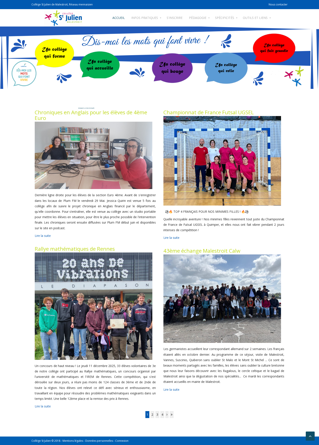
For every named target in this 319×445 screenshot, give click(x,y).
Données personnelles (99, 441)
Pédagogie (197, 18)
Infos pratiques (144, 18)
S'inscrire (175, 18)
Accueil (118, 18)
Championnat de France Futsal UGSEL (208, 112)
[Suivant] (167, 414)
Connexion (121, 441)
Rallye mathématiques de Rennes (75, 248)
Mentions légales (72, 441)
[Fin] (172, 414)
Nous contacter (278, 4)
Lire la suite (43, 236)
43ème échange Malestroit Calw (201, 250)
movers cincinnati (86, 108)
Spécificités (224, 18)
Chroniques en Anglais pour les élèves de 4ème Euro (91, 115)
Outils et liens (255, 18)
